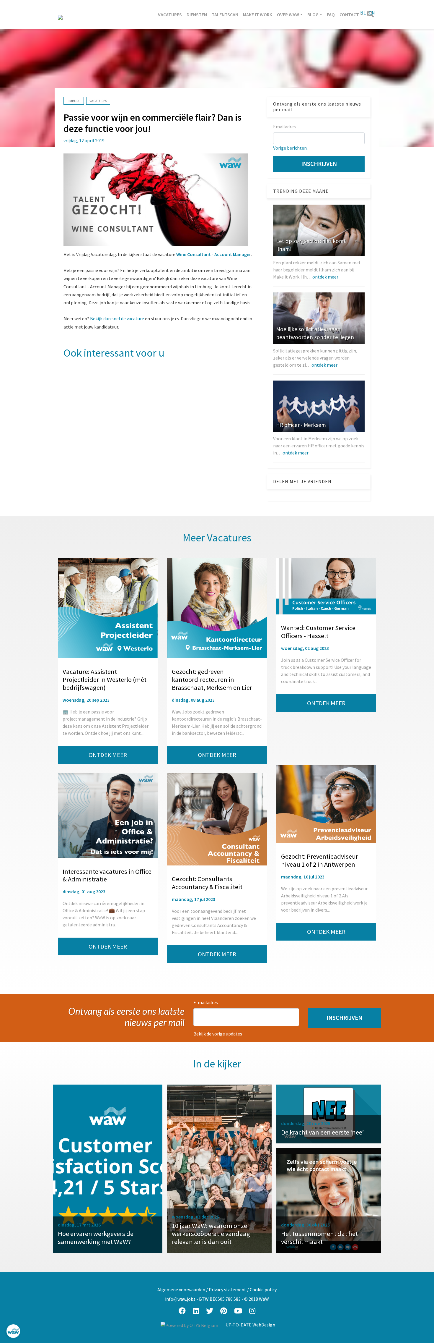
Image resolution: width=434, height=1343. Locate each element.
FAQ (331, 14)
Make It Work (257, 14)
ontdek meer (325, 277)
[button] (344, 1018)
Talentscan (225, 14)
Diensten (197, 14)
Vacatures (170, 14)
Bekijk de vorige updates (217, 1034)
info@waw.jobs (180, 1299)
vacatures (98, 100)
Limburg (74, 100)
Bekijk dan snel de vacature (117, 318)
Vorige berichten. (290, 148)
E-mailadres (205, 1002)
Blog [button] (313, 14)
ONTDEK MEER (108, 755)
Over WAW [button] (288, 14)
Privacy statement (227, 1289)
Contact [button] (349, 14)
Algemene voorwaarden (181, 1289)
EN (372, 13)
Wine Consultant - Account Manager (213, 254)
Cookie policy (263, 1289)
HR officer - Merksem (301, 424)
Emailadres (284, 127)
